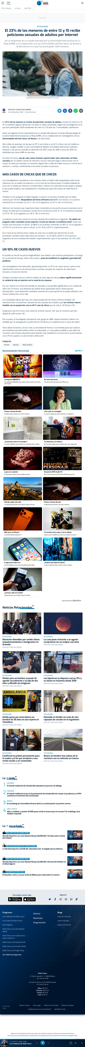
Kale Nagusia (7, 925)
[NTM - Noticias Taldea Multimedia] (42, 1020)
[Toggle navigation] (2, 3)
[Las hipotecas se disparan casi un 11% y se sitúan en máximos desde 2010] (63, 662)
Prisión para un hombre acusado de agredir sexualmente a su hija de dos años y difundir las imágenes (20, 681)
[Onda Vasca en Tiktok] (76, 899)
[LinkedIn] (65, 111)
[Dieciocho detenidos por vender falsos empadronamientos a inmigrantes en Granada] (21, 623)
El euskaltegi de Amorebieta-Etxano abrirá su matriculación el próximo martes (39, 803)
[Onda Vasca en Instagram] (66, 899)
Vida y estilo (12, 809)
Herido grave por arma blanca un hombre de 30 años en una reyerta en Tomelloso (20, 719)
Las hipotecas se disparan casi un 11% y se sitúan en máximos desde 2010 (62, 679)
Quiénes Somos (24, 1005)
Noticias (36, 913)
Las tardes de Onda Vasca (12, 921)
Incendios (18, 8)
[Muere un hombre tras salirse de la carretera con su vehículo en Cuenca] (63, 740)
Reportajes (38, 918)
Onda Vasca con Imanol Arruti (13, 942)
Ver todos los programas (11, 955)
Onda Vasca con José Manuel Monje (13, 930)
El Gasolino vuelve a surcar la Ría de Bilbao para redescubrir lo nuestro (31, 875)
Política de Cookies (67, 1005)
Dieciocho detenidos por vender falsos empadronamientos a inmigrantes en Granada (21, 642)
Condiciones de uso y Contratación (39, 1009)
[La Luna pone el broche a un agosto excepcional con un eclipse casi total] (63, 623)
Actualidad (7, 637)
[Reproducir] (71, 837)
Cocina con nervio (64, 925)
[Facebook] (70, 111)
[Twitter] (59, 111)
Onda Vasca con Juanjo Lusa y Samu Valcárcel (13, 936)
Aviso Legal (37, 1005)
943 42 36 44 (43, 984)
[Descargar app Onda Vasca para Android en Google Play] (15, 899)
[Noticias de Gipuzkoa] (25, 1020)
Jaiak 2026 (27, 8)
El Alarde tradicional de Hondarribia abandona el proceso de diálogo (34, 786)
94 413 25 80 (43, 978)
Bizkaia (9, 801)
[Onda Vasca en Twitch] (71, 899)
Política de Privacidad (51, 1005)
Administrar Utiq (59, 1009)
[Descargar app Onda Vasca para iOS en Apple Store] (29, 899)
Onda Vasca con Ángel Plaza (13, 950)
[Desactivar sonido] (75, 1043)
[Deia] (9, 1020)
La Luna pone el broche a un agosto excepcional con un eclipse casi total (61, 640)
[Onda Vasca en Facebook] (55, 899)
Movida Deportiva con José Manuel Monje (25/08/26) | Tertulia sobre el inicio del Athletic (33, 837)
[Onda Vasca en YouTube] (60, 899)
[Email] (81, 111)
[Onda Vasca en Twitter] (49, 899)
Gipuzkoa (10, 783)
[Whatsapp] (76, 111)
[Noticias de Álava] (55, 1020)
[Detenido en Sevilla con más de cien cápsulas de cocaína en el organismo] (63, 701)
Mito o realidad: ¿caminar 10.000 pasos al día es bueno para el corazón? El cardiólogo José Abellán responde (43, 812)
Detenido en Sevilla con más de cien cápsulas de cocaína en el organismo (61, 718)
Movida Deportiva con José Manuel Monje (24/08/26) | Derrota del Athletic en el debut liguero (34, 863)
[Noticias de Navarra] (73, 1020)
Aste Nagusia (7, 8)
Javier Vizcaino (63, 921)
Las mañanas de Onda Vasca (13, 916)
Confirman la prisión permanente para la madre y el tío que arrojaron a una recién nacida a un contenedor (20, 758)
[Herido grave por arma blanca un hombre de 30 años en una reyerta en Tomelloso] (21, 701)
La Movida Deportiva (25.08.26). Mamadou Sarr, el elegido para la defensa (32, 849)
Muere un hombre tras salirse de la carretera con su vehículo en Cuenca (61, 757)
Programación (39, 922)
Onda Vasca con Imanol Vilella (14, 946)
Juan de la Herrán (64, 916)
